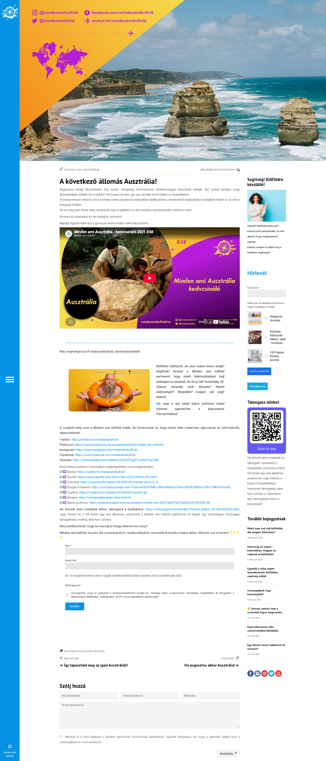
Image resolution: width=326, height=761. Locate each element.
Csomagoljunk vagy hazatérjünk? (259, 592)
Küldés (74, 606)
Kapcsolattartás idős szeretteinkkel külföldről (262, 628)
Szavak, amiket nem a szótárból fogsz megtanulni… (265, 610)
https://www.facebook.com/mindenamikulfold (105, 455)
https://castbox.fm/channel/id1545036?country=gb (113, 492)
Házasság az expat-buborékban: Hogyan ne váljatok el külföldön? (261, 550)
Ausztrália (91, 169)
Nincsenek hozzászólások (217, 169)
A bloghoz (228, 658)
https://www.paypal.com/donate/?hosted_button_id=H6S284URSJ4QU (192, 509)
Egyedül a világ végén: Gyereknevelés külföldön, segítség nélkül (262, 572)
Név (68, 545)
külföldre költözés (92, 651)
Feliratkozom (257, 386)
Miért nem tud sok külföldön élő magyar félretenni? (265, 530)
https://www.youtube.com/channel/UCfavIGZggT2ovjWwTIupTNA (116, 460)
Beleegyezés (73, 585)
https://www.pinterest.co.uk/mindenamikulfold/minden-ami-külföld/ (119, 445)
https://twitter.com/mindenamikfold (95, 439)
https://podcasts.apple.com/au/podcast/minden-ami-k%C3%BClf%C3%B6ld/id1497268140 (149, 502)
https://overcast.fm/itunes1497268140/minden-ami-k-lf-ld (119, 482)
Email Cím (71, 560)
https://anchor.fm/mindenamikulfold (101, 472)
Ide (159, 403)
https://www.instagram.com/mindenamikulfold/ (107, 450)
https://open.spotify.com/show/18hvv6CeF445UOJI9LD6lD (117, 477)
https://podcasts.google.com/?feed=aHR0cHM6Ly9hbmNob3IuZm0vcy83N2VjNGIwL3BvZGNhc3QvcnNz (161, 487)
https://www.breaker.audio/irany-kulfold (104, 497)
